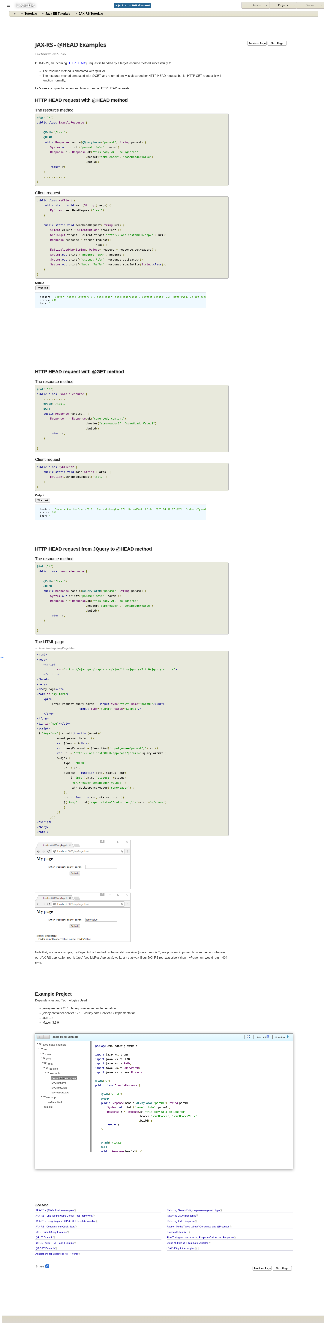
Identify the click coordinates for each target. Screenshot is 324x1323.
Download (280, 1037)
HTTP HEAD (76, 63)
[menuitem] (283, 5)
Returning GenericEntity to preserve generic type (193, 1210)
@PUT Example (44, 1237)
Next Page (277, 43)
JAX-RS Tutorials (91, 13)
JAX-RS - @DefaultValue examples (54, 1210)
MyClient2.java (59, 1087)
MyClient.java (59, 1083)
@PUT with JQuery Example (51, 1232)
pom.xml (48, 1107)
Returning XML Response (181, 1221)
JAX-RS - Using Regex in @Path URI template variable (65, 1221)
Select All (261, 1037)
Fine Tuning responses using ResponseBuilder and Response (200, 1237)
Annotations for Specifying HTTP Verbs (56, 1254)
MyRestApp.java (60, 1092)
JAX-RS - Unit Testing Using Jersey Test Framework (64, 1216)
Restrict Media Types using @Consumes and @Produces (198, 1226)
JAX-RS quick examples (181, 1248)
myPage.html (55, 1102)
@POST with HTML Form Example (54, 1243)
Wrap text (43, 287)
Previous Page (257, 43)
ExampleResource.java (64, 1078)
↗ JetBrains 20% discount (132, 5)
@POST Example (45, 1248)
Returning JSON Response (181, 1216)
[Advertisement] (164, 28)
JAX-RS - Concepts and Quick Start (55, 1226)
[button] (40, 1037)
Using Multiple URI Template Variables (187, 1243)
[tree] (62, 1075)
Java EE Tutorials (57, 13)
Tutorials (31, 13)
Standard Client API (177, 1232)
